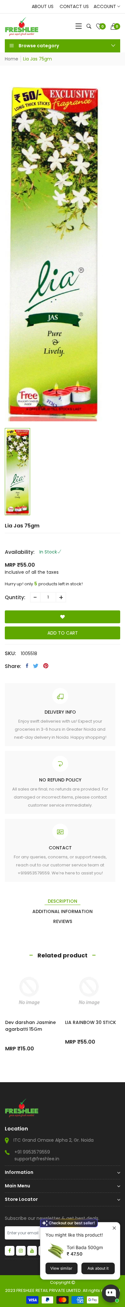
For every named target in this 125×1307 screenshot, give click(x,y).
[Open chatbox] (111, 1293)
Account (105, 6)
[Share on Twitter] (35, 666)
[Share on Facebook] (27, 666)
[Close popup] (114, 1228)
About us (43, 6)
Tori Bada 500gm (85, 1247)
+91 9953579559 (32, 1152)
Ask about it (98, 1268)
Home (11, 59)
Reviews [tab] (62, 921)
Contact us (74, 6)
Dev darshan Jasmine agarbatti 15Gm (30, 1025)
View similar (61, 1268)
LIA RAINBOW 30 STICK (90, 1022)
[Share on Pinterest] (45, 666)
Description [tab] (62, 901)
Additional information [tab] (62, 911)
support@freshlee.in (36, 1159)
